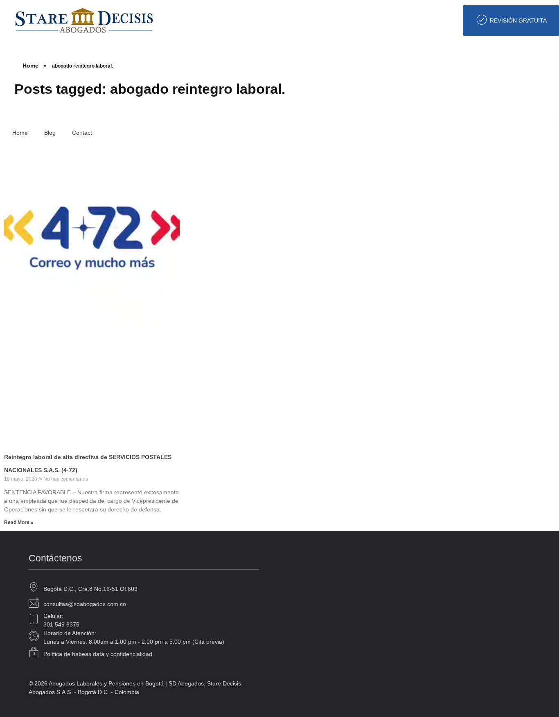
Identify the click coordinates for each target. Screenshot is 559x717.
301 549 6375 (61, 624)
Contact (82, 132)
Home (30, 65)
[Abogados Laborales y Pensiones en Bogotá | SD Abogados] (84, 20)
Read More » (19, 522)
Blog (50, 132)
